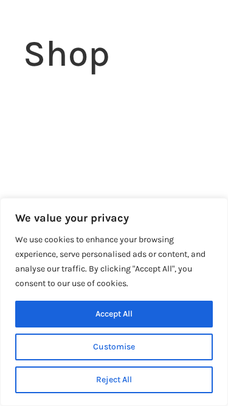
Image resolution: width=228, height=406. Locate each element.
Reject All (114, 379)
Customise (114, 346)
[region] (114, 302)
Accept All (114, 314)
